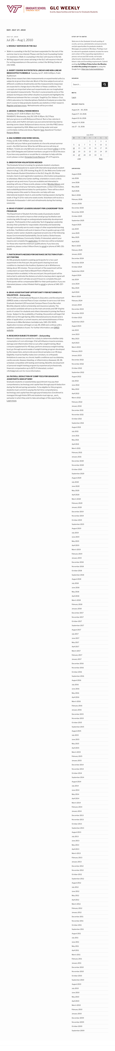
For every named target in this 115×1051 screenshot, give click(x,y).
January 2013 (77, 862)
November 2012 (78, 870)
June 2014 (75, 790)
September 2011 (78, 929)
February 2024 (77, 301)
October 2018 (77, 571)
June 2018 (75, 587)
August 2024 (76, 275)
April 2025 (75, 241)
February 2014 (77, 807)
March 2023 (76, 347)
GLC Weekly (65, 8)
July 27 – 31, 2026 (78, 127)
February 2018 (77, 604)
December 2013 (78, 815)
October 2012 (77, 874)
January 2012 (76, 912)
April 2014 (75, 798)
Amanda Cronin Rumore (35, 157)
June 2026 (75, 182)
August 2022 (76, 376)
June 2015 (75, 739)
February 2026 (77, 199)
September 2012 (78, 879)
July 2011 (75, 938)
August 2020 (76, 478)
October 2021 (77, 419)
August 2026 (76, 174)
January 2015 (77, 760)
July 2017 (75, 634)
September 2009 (78, 1030)
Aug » (101, 159)
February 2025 (77, 250)
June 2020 (76, 486)
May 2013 (75, 845)
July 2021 (75, 431)
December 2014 (78, 765)
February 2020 (77, 503)
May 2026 (75, 187)
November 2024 (78, 263)
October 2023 (77, 317)
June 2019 (75, 537)
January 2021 (76, 457)
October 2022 (77, 368)
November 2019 (78, 516)
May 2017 (75, 642)
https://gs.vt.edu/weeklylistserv (92, 69)
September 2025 (78, 220)
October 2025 (77, 216)
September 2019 (78, 524)
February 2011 (77, 959)
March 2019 (76, 549)
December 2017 (77, 613)
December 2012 (77, 866)
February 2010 (77, 1009)
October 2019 (77, 520)
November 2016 (78, 668)
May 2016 (75, 693)
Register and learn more (17, 105)
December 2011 (77, 917)
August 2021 (76, 427)
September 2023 (78, 322)
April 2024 (75, 292)
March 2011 (76, 955)
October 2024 (77, 267)
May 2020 (75, 490)
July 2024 (75, 279)
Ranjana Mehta (13, 133)
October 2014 (77, 773)
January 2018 (77, 609)
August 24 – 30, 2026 (79, 110)
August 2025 (76, 225)
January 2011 (76, 963)
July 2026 (75, 178)
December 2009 (78, 1018)
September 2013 (78, 828)
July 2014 (75, 786)
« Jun (79, 159)
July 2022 (75, 381)
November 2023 (78, 313)
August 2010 (76, 984)
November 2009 (78, 1022)
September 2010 (78, 980)
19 (74, 151)
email (44, 246)
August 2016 (76, 680)
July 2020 (75, 482)
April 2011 (75, 950)
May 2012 (75, 895)
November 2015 (78, 718)
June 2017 (75, 638)
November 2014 (78, 769)
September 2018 (78, 575)
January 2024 (77, 305)
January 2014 (77, 811)
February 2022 (77, 402)
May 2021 (75, 440)
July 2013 (75, 836)
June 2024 (75, 284)
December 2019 (78, 512)
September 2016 (78, 676)
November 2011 (77, 921)
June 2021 (75, 436)
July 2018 (75, 583)
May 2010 (75, 997)
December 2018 (78, 562)
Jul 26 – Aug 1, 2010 (20, 40)
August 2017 (76, 630)
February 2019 (77, 554)
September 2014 (78, 777)
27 (79, 155)
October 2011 (77, 925)
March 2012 (76, 904)
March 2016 (76, 701)
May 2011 (75, 946)
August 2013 (76, 832)
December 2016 (78, 663)
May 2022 (75, 389)
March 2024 (76, 296)
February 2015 (77, 756)
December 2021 (77, 410)
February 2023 (77, 351)
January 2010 (77, 1014)
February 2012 (77, 908)
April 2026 (75, 191)
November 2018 (78, 566)
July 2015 (75, 735)
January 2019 (77, 558)
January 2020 (77, 507)
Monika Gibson (54, 184)
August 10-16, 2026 (79, 118)
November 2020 (78, 465)
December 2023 (78, 309)
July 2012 (75, 887)
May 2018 (75, 592)
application (33, 241)
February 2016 (77, 706)
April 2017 (75, 646)
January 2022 (77, 406)
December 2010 (78, 967)
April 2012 (75, 900)
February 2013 (77, 857)
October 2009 (77, 1026)
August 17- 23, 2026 (79, 114)
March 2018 (76, 600)
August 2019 (76, 528)
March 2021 (76, 448)
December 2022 (78, 360)
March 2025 (76, 246)
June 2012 (75, 891)
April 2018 (75, 596)
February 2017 (77, 655)
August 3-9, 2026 (78, 122)
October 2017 (77, 621)
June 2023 (75, 334)
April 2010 (75, 1001)
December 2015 (78, 714)
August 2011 (76, 933)
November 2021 (78, 414)
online (55, 149)
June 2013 (75, 841)
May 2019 (75, 541)
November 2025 (78, 212)
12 (74, 148)
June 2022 (75, 385)
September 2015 (78, 727)
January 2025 (77, 254)
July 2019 (75, 533)
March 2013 (76, 853)
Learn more (11, 401)
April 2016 (75, 697)
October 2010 (77, 976)
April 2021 (75, 444)
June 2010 (75, 992)
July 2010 (75, 988)
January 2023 (77, 355)
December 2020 (78, 461)
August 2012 (76, 883)
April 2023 (75, 343)
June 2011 (75, 942)
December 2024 (78, 258)
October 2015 (77, 722)
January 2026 (77, 203)
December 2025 (78, 208)
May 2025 (75, 237)
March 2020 (76, 499)
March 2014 (76, 803)
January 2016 (77, 710)
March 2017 (76, 651)
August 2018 (76, 579)
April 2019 (75, 545)
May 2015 (75, 744)
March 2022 (76, 398)
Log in (74, 97)
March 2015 (76, 752)
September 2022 (78, 372)
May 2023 (75, 339)
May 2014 (75, 794)
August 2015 (76, 731)
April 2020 (75, 495)
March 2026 (76, 195)
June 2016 (75, 689)
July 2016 (75, 685)
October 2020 (77, 469)
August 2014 (76, 782)
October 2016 (77, 672)
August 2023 (76, 326)
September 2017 (78, 625)
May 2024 (75, 288)
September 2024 (78, 271)
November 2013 (78, 819)
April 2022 (75, 393)
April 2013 (75, 849)
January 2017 (76, 659)
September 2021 (78, 423)
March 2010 (76, 1005)
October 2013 (77, 824)
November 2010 (78, 971)
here (42, 130)
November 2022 (78, 364)
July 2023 (75, 330)
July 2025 (75, 229)
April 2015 (75, 748)
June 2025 (75, 233)
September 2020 (78, 473)
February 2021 (77, 452)
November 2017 (78, 617)
